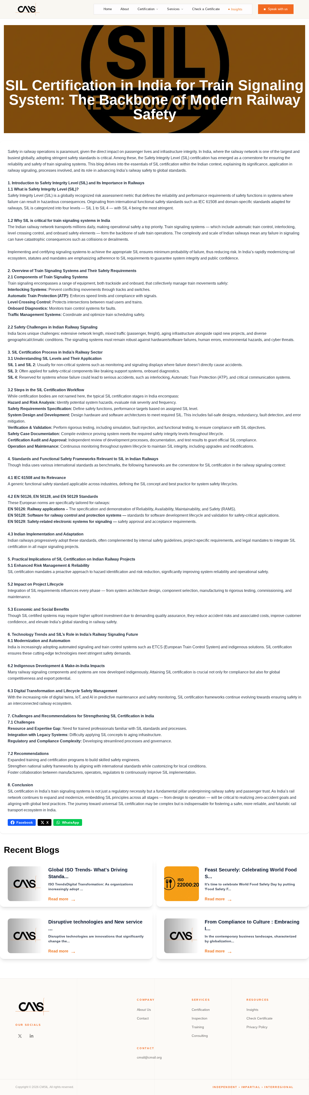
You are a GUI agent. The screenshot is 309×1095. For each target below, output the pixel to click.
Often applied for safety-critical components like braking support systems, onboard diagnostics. (99, 371)
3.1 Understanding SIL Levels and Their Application (55, 358)
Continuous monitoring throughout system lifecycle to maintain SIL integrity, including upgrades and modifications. (157, 446)
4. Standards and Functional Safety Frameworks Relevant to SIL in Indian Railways (83, 459)
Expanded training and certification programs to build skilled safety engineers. (74, 760)
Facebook (24, 822)
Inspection (199, 1018)
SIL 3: (13, 371)
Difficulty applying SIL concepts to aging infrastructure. (115, 735)
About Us (144, 1010)
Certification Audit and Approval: (37, 440)
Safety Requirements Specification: (40, 409)
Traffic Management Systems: (35, 315)
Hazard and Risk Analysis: (32, 402)
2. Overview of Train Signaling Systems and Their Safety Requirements (72, 271)
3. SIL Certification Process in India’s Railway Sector (55, 352)
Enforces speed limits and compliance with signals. (113, 296)
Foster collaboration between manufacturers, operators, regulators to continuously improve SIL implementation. (102, 772)
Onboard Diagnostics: (28, 308)
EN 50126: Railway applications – (38, 509)
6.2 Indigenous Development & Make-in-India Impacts (56, 666)
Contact (143, 1018)
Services (173, 9)
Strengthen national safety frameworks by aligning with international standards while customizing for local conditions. (107, 766)
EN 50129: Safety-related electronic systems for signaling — (63, 522)
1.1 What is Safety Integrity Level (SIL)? (43, 189)
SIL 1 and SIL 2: (22, 365)
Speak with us (278, 9)
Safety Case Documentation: (34, 434)
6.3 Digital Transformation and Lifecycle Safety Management (62, 691)
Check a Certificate (205, 9)
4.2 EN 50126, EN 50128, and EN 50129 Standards (53, 496)
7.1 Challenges (21, 722)
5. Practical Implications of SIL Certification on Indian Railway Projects (71, 559)
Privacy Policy (256, 1027)
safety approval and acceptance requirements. (157, 522)
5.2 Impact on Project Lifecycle (35, 584)
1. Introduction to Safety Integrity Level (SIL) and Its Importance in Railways (76, 183)
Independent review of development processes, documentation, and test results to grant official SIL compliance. (162, 440)
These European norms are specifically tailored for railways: (59, 503)
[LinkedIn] (31, 1036)
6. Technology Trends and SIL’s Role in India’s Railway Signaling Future (73, 634)
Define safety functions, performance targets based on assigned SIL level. (135, 409)
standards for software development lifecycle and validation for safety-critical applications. (203, 515)
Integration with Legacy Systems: (38, 735)
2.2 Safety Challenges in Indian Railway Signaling (53, 327)
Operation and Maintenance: (34, 446)
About (124, 9)
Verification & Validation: (30, 427)
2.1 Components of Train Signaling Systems (48, 277)
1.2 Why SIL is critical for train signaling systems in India (59, 221)
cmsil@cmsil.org (149, 1057)
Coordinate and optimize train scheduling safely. (104, 315)
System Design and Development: (39, 415)
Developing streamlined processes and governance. (127, 741)
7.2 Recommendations (28, 754)
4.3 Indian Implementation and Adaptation (46, 534)
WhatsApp (70, 822)
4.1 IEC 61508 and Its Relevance (37, 478)
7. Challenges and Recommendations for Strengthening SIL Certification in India (81, 716)
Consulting (200, 1036)
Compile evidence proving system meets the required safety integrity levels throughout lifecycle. (142, 434)
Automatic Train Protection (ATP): (38, 296)
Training (198, 1027)
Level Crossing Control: (29, 302)
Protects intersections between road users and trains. (97, 302)
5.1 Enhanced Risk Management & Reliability (48, 565)
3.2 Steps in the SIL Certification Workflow (46, 390)
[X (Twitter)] (19, 1036)
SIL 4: (13, 377)
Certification (146, 9)
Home (108, 9)
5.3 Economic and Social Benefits (38, 609)
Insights (236, 9)
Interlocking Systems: (28, 289)
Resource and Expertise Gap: (35, 728)
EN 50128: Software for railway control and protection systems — (67, 515)
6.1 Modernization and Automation (39, 641)
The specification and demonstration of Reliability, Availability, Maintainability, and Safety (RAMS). (152, 509)
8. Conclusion (20, 785)
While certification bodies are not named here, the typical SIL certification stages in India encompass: (93, 396)
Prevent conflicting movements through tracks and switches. (99, 289)
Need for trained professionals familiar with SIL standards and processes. (124, 728)
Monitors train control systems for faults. (82, 308)
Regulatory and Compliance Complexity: (45, 741)
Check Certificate (259, 1018)
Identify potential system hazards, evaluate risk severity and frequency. (116, 402)
